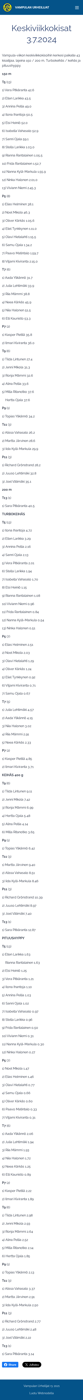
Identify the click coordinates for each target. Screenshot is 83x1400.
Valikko (77, 7)
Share (12, 1364)
